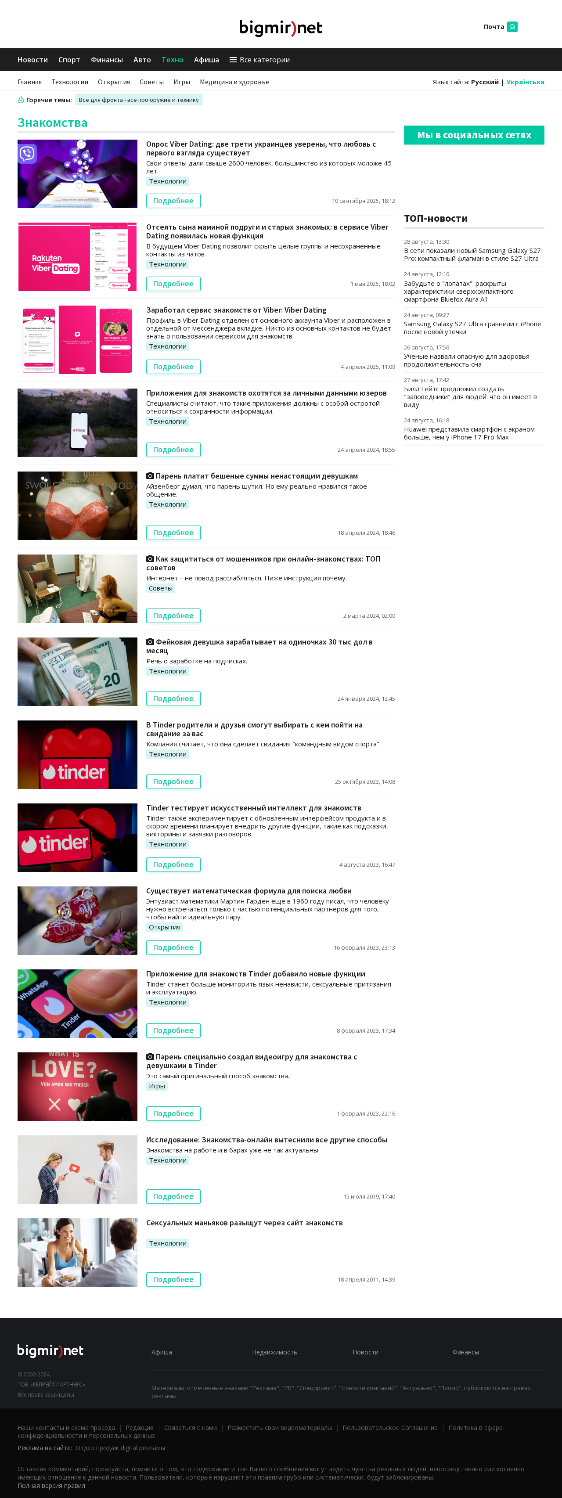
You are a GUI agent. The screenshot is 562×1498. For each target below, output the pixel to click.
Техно (173, 60)
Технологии (69, 81)
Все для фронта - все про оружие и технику (139, 100)
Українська (525, 81)
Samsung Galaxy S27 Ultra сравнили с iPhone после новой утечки (472, 327)
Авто (142, 60)
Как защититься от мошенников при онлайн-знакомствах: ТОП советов (263, 563)
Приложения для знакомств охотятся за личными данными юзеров (266, 393)
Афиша (206, 60)
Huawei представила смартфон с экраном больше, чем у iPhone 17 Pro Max (469, 433)
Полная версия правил (51, 1485)
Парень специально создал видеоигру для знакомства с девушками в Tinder (251, 1060)
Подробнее (173, 200)
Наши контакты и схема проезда (66, 1427)
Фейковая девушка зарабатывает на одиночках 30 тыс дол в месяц (259, 646)
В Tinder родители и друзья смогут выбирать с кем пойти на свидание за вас (254, 729)
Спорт (69, 60)
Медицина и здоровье (234, 81)
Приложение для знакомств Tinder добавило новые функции (255, 974)
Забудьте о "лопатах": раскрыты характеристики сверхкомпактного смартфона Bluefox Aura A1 (459, 291)
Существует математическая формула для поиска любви (249, 891)
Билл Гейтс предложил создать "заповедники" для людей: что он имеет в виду (470, 396)
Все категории (265, 60)
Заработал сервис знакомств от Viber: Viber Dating (236, 310)
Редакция (140, 1427)
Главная (30, 81)
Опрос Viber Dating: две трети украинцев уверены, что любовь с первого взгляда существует (261, 148)
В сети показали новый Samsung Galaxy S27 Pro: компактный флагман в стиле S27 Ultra (472, 254)
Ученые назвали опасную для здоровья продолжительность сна (467, 360)
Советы (152, 81)
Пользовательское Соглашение (390, 1427)
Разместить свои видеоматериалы (279, 1427)
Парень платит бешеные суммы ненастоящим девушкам (256, 476)
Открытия (114, 81)
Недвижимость (274, 1352)
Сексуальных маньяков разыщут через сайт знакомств (244, 1222)
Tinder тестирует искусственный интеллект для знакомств (253, 808)
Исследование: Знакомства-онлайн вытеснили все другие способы (266, 1139)
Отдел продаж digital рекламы (120, 1448)
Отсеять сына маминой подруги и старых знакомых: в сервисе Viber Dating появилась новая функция (267, 231)
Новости (33, 60)
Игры (181, 81)
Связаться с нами (190, 1427)
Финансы (107, 60)
